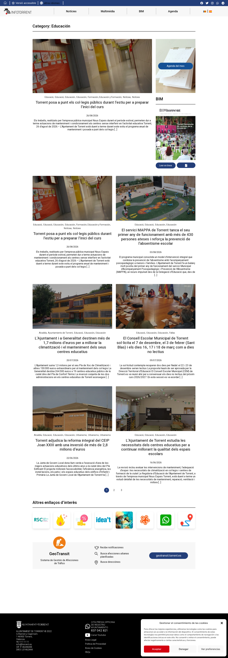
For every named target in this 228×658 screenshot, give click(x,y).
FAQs (87, 652)
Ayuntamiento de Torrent (60, 333)
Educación (70, 97)
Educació (49, 97)
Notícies (71, 11)
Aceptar (156, 649)
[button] (221, 623)
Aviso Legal (90, 640)
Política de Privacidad (95, 644)
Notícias (127, 97)
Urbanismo (93, 435)
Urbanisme (81, 435)
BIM (141, 11)
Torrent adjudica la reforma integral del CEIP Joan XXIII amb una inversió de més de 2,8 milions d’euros (72, 445)
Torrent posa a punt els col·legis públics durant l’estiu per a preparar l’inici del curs (92, 104)
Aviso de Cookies (93, 648)
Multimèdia (108, 11)
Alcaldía (43, 333)
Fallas (172, 333)
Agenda (173, 11)
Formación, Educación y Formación (105, 97)
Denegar (183, 649)
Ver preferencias (210, 649)
